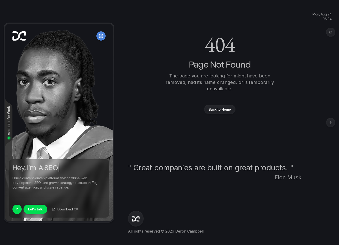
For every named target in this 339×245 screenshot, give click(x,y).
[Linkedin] (101, 36)
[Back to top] (330, 122)
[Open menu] (330, 32)
